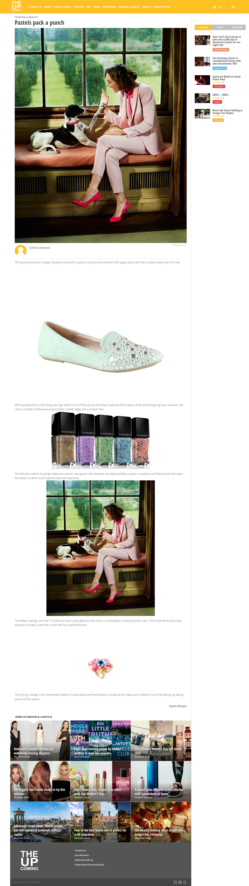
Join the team (82, 855)
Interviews (109, 6)
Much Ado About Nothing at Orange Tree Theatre (227, 111)
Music (47, 6)
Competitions (161, 6)
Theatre (79, 6)
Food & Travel (62, 6)
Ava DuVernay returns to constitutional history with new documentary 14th (227, 61)
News (97, 6)
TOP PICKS (237, 27)
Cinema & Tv (35, 6)
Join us (146, 6)
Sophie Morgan (39, 247)
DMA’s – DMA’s (221, 94)
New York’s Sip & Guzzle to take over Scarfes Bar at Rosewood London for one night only (227, 40)
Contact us (80, 850)
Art (88, 6)
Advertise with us (84, 859)
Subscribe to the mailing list (89, 864)
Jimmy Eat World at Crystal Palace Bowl (227, 78)
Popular (203, 27)
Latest (220, 27)
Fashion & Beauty (129, 6)
